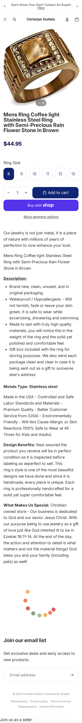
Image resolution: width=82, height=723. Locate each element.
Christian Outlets (33, 694)
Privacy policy (39, 701)
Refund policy (19, 701)
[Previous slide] (5, 6)
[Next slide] (77, 6)
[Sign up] (72, 675)
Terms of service (60, 701)
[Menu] (5, 19)
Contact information (51, 706)
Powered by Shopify (57, 694)
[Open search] (14, 19)
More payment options (41, 217)
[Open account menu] (67, 19)
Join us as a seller (16, 719)
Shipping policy (27, 706)
